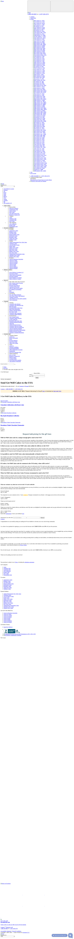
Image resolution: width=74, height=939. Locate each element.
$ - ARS (42, 39)
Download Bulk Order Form (15, 308)
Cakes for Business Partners (15, 328)
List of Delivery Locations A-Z (16, 272)
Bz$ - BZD (43, 53)
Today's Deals (12, 211)
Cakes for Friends (13, 263)
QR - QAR (43, 130)
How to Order (12, 355)
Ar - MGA (43, 101)
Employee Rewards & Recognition (17, 330)
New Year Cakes (13, 252)
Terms (16, 562)
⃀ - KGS (42, 86)
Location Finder (13, 358)
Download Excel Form (35, 180)
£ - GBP (42, 24)
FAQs (10, 339)
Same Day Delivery (13, 208)
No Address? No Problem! (15, 289)
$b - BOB (42, 48)
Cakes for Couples (13, 261)
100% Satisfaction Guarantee (15, 349)
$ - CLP (42, 57)
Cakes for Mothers (13, 267)
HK (4, 201)
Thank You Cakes (13, 238)
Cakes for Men (12, 265)
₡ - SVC (42, 143)
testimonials (8, 513)
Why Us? (6, 280)
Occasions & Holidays (8, 228)
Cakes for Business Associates (16, 259)
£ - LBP (42, 95)
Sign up (42, 517)
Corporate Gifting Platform (15, 314)
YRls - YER (43, 167)
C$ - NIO (42, 117)
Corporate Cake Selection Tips (16, 305)
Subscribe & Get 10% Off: (7, 517)
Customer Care (7, 334)
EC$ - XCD (43, 164)
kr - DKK (42, 62)
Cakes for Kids (12, 264)
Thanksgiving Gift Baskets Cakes (17, 254)
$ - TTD (42, 150)
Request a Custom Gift (14, 214)
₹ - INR (42, 78)
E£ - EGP (42, 65)
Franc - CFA (43, 55)
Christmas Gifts (12, 218)
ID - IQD (43, 80)
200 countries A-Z (7, 203)
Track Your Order (13, 342)
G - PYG (42, 128)
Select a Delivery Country (15, 279)
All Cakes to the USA (14, 213)
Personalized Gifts (13, 226)
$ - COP (42, 60)
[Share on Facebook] (6, 883)
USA (4, 198)
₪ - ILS (41, 26)
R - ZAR (42, 168)
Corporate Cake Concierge (15, 313)
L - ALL (42, 33)
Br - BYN (42, 52)
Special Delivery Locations (15, 277)
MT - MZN (43, 113)
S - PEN (42, 122)
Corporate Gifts (12, 220)
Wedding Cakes (12, 239)
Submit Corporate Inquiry (15, 310)
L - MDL (43, 100)
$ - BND (42, 47)
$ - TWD (42, 151)
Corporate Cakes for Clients (15, 326)
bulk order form (57, 391)
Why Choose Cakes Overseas (16, 283)
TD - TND (43, 147)
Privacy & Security (13, 338)
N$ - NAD (43, 114)
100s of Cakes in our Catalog (16, 288)
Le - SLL (42, 142)
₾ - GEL (42, 69)
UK (4, 191)
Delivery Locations (8, 269)
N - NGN (42, 115)
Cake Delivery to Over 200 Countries (17, 298)
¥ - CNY (42, 58)
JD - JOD (42, 84)
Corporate (6, 301)
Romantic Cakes (13, 237)
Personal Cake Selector (14, 285)
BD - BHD (43, 44)
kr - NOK (42, 118)
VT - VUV (43, 161)
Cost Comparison (13, 300)
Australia (5, 200)
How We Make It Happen (15, 294)
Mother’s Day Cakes (14, 251)
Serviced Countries (13, 276)
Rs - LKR (42, 96)
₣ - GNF (42, 72)
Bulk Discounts (12, 306)
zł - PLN (42, 127)
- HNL (42, 74)
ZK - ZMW (43, 170)
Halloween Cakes (13, 248)
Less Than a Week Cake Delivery (17, 296)
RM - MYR (43, 112)
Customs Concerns (13, 297)
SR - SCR (42, 136)
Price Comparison (13, 284)
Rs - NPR (42, 119)
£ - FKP (43, 68)
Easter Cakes (12, 246)
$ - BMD (42, 45)
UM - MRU (43, 108)
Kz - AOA (43, 37)
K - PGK (42, 123)
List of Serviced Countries (15, 360)
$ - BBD (42, 42)
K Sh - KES (43, 85)
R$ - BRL (42, 49)
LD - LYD (42, 97)
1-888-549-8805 (32, 14)
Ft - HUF (42, 76)
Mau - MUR (44, 109)
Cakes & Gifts (7, 205)
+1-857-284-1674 (44, 14)
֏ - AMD (43, 35)
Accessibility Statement (6, 931)
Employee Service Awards (15, 331)
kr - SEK (42, 138)
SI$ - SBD (42, 135)
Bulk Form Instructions (14, 309)
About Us (11, 345)
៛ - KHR (42, 88)
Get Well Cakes (12, 233)
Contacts (3, 519)
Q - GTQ (42, 73)
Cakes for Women (13, 268)
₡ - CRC (42, 61)
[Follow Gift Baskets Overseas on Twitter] (55, 894)
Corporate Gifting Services (15, 318)
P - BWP (43, 51)
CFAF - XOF (43, 165)
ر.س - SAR (43, 134)
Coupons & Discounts (14, 287)
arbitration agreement (29, 562)
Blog (10, 290)
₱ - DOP (42, 64)
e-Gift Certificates (13, 319)
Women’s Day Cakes (14, 256)
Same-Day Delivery (8, 627)
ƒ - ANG (43, 36)
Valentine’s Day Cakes (14, 255)
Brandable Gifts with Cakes (15, 321)
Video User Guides (13, 343)
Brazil (4, 192)
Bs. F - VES (43, 159)
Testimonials (12, 351)
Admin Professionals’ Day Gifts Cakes (18, 242)
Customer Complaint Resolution (16, 332)
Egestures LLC (26, 932)
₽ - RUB (42, 23)
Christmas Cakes (13, 243)
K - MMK (43, 104)
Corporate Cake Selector (14, 304)
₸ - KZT (42, 93)
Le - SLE (42, 140)
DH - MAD (43, 99)
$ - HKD (42, 28)
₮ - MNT (43, 105)
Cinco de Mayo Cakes (14, 245)
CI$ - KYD (43, 92)
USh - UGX (43, 155)
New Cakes (12, 212)
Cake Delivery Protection (15, 361)
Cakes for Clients (13, 260)
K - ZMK (40, 169)
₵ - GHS (42, 70)
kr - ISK (42, 81)
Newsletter (11, 292)
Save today (4, 400)
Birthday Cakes (12, 232)
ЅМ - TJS (42, 145)
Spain (4, 194)
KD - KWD (43, 90)
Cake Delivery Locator (8, 188)
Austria (5, 199)
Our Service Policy (13, 273)
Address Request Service (15, 324)
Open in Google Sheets (46, 180)
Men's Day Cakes (13, 250)
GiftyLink (11, 323)
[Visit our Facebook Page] (12, 905)
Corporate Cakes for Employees (16, 327)
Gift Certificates (12, 224)
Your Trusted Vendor (14, 317)
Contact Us (11, 336)
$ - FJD (42, 66)
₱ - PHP (42, 125)
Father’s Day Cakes (13, 247)
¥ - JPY (41, 30)
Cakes (10, 217)
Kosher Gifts (12, 225)
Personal (27, 386)
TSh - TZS (42, 152)
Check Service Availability (15, 275)
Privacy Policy (23, 545)
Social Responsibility (14, 348)
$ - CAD (42, 22)
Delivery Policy (12, 357)
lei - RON (42, 131)
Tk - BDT (42, 43)
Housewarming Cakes (14, 234)
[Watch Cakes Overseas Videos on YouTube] (34, 894)
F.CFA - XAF (43, 163)
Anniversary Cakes (13, 230)
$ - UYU (42, 156)
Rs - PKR (42, 126)
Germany (5, 190)
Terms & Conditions (13, 347)
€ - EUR (42, 20)
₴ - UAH (42, 154)
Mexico (5, 196)
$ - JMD (42, 82)
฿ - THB (42, 144)
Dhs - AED (43, 32)
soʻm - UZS (43, 157)
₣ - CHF (42, 56)
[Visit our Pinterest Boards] (34, 905)
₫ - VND (42, 160)
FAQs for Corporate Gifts (15, 352)
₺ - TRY (42, 148)
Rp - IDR (42, 77)
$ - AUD (42, 27)
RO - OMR (43, 121)
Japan (4, 195)
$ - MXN (43, 110)
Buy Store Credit (13, 311)
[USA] (2, 183)
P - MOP (43, 106)
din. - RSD (42, 132)
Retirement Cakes (13, 235)
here (43, 391)
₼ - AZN (42, 40)
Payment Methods (13, 340)
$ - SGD (42, 139)
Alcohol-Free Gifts (13, 209)
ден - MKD (43, 102)
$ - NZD (42, 31)
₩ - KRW (42, 89)
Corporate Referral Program (15, 322)
